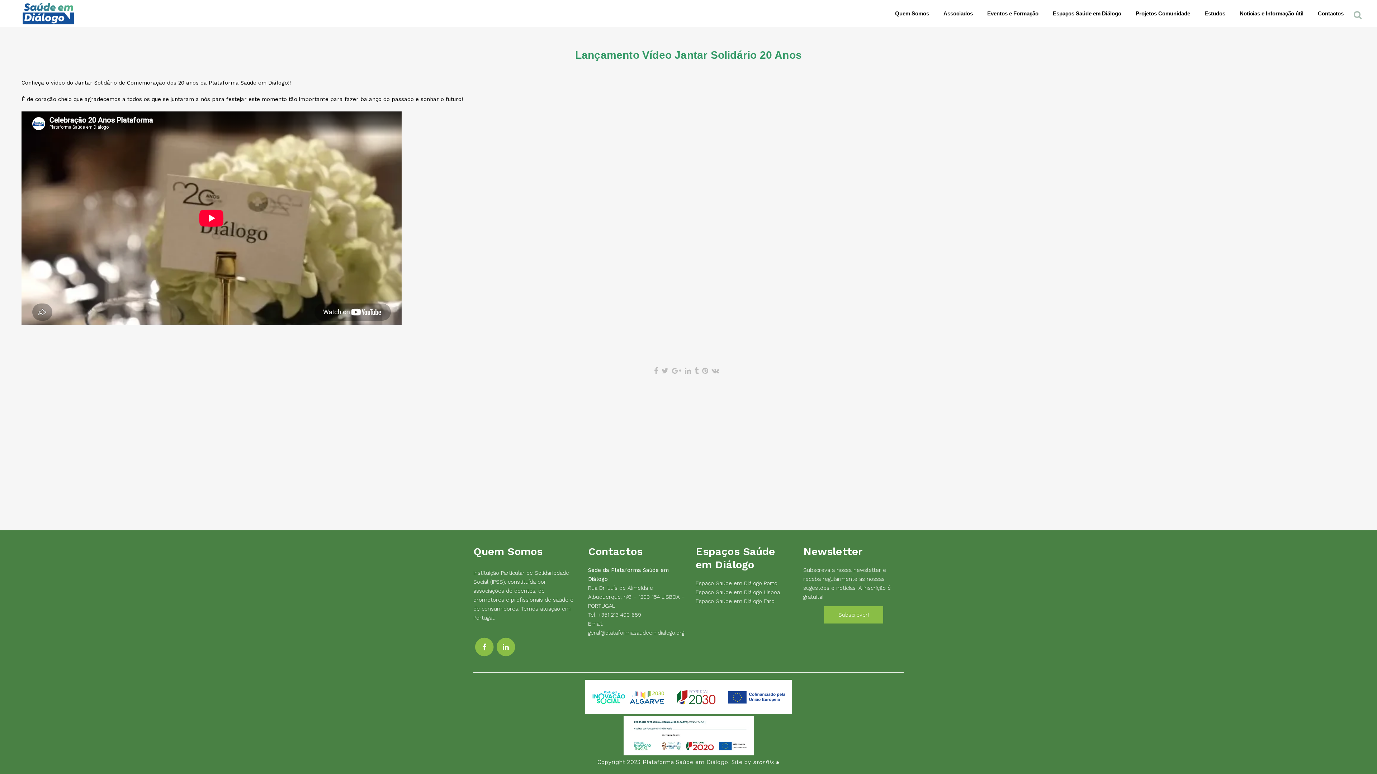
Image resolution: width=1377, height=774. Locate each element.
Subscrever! (853, 615)
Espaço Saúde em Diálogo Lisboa (738, 592)
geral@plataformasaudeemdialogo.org (636, 633)
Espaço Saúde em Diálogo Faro (735, 601)
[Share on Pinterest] (705, 371)
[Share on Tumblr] (697, 371)
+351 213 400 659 (619, 615)
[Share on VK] (715, 371)
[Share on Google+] (676, 371)
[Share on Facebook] (656, 371)
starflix (763, 762)
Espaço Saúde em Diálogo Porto (736, 583)
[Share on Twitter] (665, 371)
